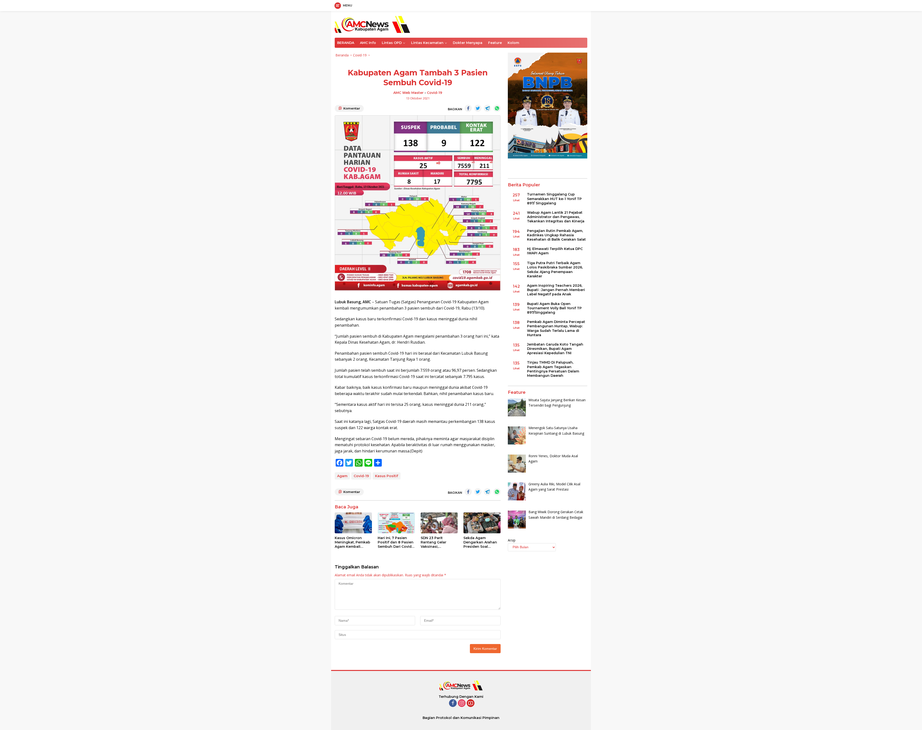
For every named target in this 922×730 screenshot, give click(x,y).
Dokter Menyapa (467, 43)
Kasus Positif (386, 476)
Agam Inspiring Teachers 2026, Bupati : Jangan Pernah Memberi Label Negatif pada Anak (556, 289)
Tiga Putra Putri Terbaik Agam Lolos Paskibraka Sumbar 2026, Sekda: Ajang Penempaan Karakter (555, 270)
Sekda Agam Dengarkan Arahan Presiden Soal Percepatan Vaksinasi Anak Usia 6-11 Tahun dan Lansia (481, 542)
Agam (342, 476)
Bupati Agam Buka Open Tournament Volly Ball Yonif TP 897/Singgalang (554, 308)
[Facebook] (453, 703)
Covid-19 (434, 93)
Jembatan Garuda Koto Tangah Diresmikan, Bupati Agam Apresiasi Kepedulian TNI (555, 348)
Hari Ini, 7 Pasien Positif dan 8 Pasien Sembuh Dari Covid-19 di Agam (395, 542)
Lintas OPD (392, 43)
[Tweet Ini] (477, 108)
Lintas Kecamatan (427, 43)
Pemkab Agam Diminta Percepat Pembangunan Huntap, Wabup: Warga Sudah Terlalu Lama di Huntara (556, 328)
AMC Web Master (408, 93)
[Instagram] (462, 703)
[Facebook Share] (468, 108)
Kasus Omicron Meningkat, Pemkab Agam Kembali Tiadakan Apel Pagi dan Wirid (352, 542)
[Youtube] (470, 703)
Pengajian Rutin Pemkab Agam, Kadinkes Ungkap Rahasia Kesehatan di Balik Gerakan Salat (556, 235)
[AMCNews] (372, 24)
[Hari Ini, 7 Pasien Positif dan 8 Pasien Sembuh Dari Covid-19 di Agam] (396, 522)
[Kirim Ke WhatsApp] (497, 108)
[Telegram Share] (487, 108)
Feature (495, 43)
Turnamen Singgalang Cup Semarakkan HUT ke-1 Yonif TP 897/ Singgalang (554, 198)
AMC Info (368, 43)
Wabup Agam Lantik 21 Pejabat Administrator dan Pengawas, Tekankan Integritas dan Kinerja (555, 216)
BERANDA (345, 43)
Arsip (512, 540)
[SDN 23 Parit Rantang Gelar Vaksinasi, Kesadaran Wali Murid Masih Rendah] (439, 522)
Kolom (513, 43)
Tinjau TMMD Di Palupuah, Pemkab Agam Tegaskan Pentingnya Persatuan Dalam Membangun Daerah (553, 369)
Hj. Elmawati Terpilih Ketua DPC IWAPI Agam (555, 251)
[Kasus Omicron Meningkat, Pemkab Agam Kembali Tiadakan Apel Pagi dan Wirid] (353, 522)
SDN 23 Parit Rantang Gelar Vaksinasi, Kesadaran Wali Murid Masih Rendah (439, 542)
